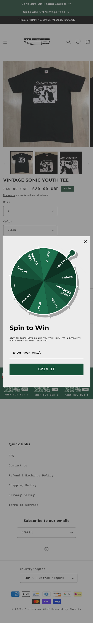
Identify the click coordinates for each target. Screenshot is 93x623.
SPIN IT (46, 369)
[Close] (85, 241)
